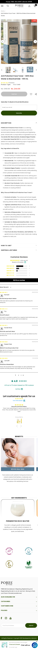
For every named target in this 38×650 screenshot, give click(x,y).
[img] (3, 292)
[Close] (36, 641)
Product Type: (6, 84)
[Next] (35, 41)
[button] (5, 83)
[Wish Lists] (31, 94)
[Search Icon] (8, 6)
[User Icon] (29, 6)
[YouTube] (10, 618)
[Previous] (2, 41)
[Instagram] (6, 618)
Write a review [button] (19, 280)
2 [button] (18, 375)
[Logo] (19, 6)
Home (2, 11)
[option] (19, 41)
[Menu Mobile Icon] (2, 6)
